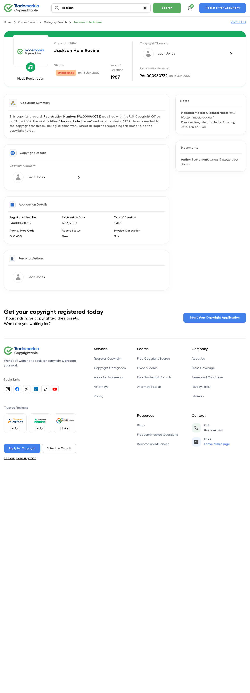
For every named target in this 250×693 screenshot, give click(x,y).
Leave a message (217, 444)
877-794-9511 (213, 430)
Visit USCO (238, 22)
